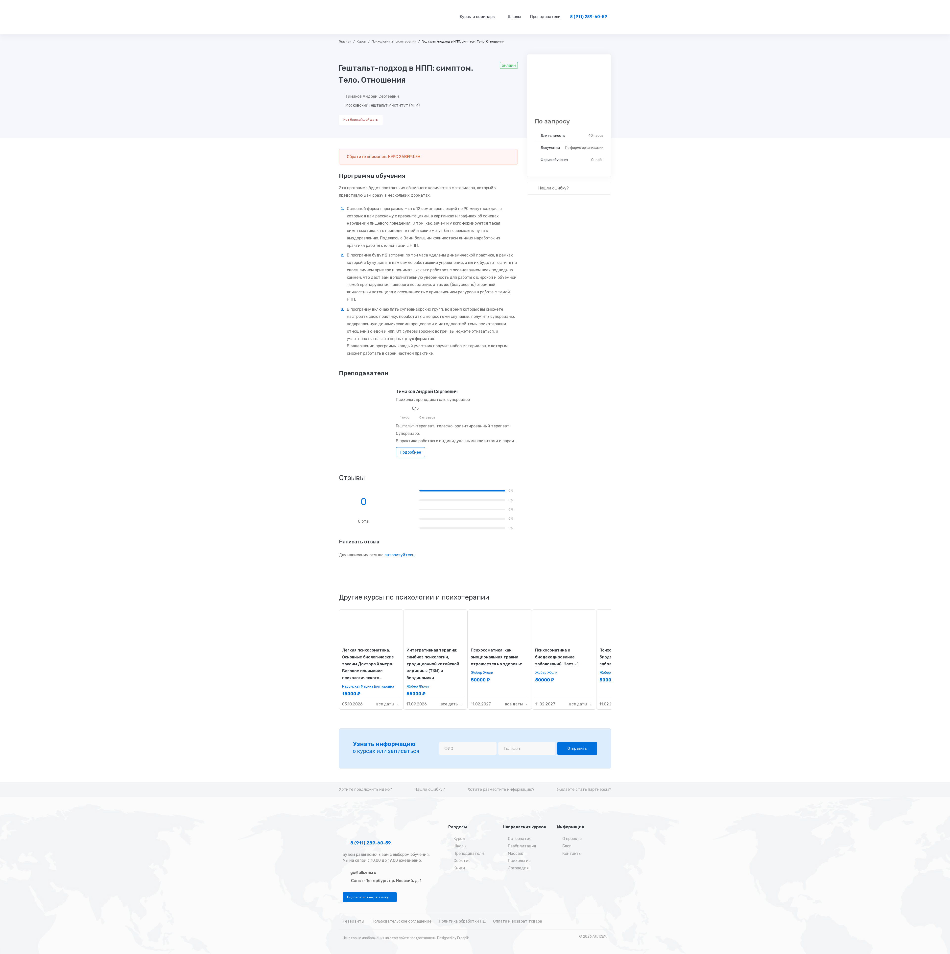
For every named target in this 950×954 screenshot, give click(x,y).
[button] (370, 897)
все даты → (387, 704)
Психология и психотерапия (394, 41)
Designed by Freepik (453, 938)
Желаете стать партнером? (584, 789)
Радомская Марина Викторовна (368, 686)
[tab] (414, 597)
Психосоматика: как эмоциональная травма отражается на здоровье (496, 657)
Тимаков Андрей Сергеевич (372, 96)
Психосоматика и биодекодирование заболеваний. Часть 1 (556, 657)
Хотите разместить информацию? (501, 789)
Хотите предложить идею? (365, 789)
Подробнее (410, 452)
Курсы (361, 41)
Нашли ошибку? (553, 188)
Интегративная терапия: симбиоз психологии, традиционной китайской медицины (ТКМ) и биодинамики (432, 664)
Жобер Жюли (417, 686)
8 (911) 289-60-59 (370, 843)
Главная (345, 41)
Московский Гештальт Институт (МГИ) (382, 105)
